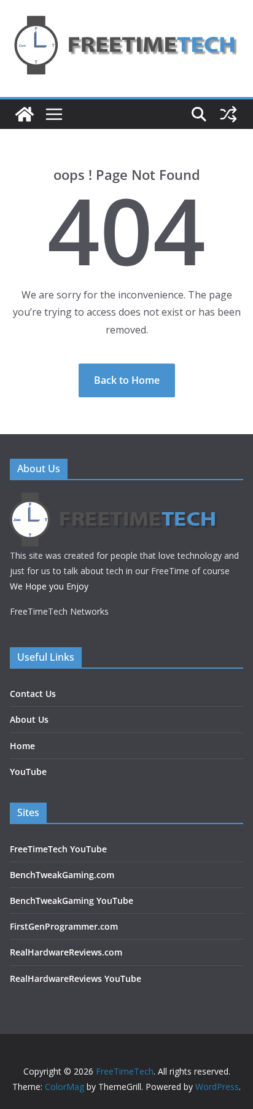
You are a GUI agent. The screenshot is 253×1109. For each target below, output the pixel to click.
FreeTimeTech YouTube (58, 849)
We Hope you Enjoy (49, 586)
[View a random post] (228, 114)
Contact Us (33, 693)
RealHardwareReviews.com (66, 952)
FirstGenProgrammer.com (64, 926)
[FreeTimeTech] (24, 114)
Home (22, 746)
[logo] (115, 500)
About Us (29, 719)
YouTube (28, 771)
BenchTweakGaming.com (62, 875)
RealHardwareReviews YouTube (75, 978)
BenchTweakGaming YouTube (71, 900)
